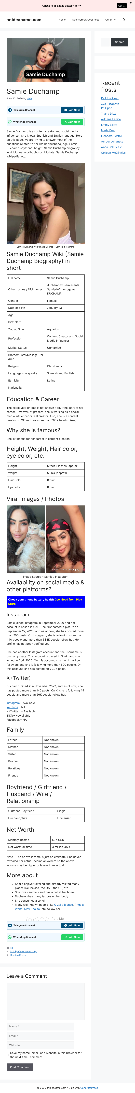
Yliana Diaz (108, 113)
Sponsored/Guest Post (85, 19)
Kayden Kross (18, 955)
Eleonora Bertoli (111, 136)
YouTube (12, 707)
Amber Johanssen (113, 141)
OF (12, 948)
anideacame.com (24, 19)
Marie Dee (108, 130)
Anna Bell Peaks (111, 147)
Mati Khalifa (32, 909)
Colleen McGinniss (113, 152)
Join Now (74, 110)
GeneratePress (89, 1087)
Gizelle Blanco (63, 904)
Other (108, 19)
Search (119, 42)
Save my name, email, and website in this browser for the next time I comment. (45, 1055)
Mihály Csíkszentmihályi (23, 951)
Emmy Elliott (109, 124)
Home (62, 19)
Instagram (13, 703)
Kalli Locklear (110, 98)
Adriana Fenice (111, 119)
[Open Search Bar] (123, 20)
